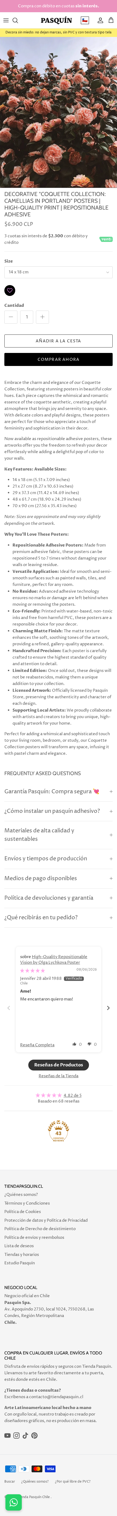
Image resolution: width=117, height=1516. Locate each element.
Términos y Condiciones (27, 1203)
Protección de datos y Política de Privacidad (46, 1220)
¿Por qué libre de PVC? (73, 1481)
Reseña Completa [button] (37, 1045)
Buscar (9, 1481)
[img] (32, 971)
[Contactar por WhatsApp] (13, 1502)
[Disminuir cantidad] (10, 317)
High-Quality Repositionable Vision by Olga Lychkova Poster (53, 959)
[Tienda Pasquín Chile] (56, 20)
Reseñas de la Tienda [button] (58, 1076)
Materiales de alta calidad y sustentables (39, 835)
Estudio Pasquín (19, 1263)
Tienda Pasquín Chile (33, 1497)
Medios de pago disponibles (40, 878)
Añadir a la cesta (58, 341)
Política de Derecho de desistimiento (40, 1229)
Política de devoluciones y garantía (48, 898)
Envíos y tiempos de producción (45, 859)
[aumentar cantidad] (42, 317)
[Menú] (6, 20)
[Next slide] (108, 1008)
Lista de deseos (19, 1246)
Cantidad (14, 305)
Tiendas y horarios (21, 1255)
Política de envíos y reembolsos (34, 1237)
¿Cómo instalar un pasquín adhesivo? (52, 811)
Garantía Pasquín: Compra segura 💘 (51, 791)
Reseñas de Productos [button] (58, 1065)
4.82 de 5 (73, 1095)
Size (8, 261)
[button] (74, 1044)
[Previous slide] (8, 1008)
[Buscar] (18, 20)
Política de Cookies (22, 1212)
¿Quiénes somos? (21, 1195)
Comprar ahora (59, 359)
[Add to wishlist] (9, 290)
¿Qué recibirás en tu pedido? (41, 917)
